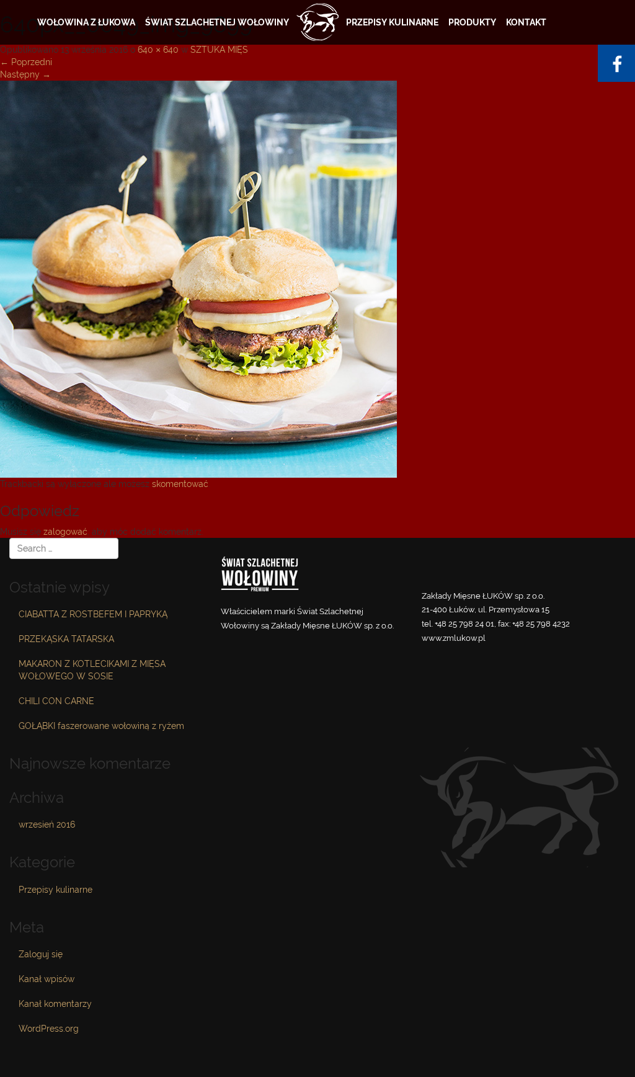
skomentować (180, 484)
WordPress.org (49, 1029)
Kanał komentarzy (55, 1004)
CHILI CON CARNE (56, 701)
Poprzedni (26, 62)
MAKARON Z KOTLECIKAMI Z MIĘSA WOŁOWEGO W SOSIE (92, 670)
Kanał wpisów (46, 979)
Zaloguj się (41, 954)
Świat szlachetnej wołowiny (217, 22)
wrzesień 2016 (47, 824)
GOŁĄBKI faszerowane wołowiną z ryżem (101, 726)
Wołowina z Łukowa (86, 22)
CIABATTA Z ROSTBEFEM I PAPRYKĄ (93, 614)
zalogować (65, 532)
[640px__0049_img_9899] (198, 278)
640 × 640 (158, 50)
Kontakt (526, 22)
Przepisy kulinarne (392, 22)
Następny (25, 74)
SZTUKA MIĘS (219, 50)
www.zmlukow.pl (454, 638)
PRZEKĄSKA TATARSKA (66, 639)
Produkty (472, 22)
